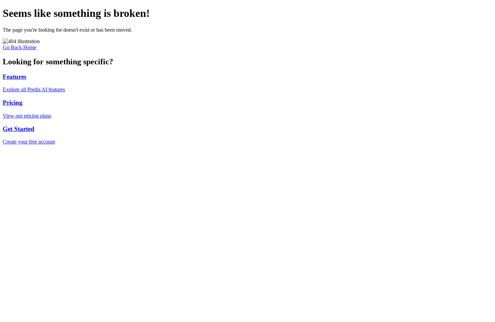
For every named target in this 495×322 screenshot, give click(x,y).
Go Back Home (19, 47)
